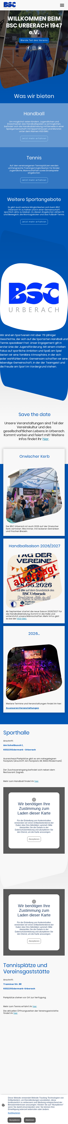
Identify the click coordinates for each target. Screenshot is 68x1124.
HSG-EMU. (22, 618)
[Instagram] (34, 48)
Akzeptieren (34, 839)
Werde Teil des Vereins (34, 40)
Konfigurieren (14, 1113)
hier (36, 781)
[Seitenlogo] (9, 5)
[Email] (40, 48)
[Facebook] (28, 48)
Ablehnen (29, 1120)
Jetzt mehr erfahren (34, 138)
